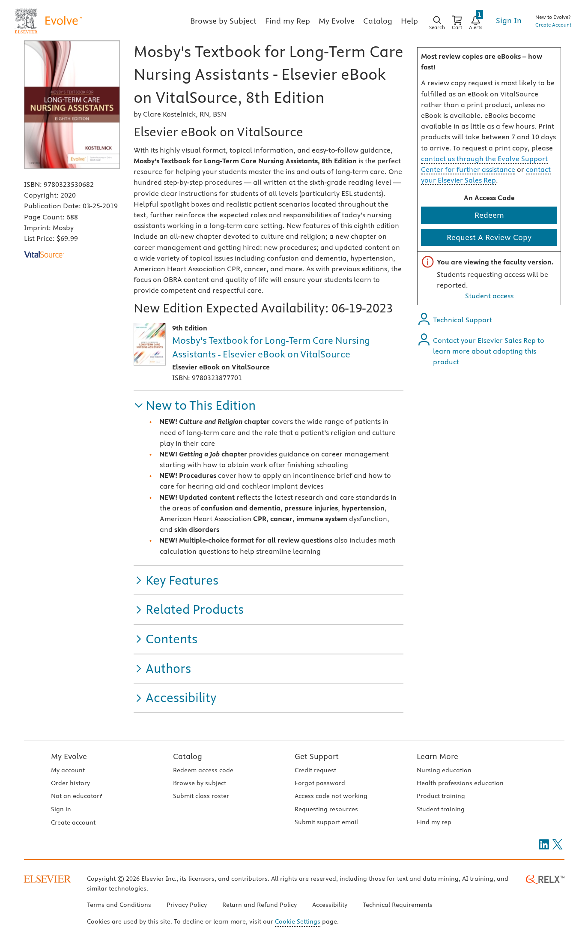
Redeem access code (203, 770)
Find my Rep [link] (287, 21)
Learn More (437, 756)
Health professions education (460, 783)
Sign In (509, 20)
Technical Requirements (398, 905)
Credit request (315, 770)
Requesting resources (326, 809)
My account (68, 770)
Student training (441, 809)
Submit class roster (201, 796)
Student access (489, 295)
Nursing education (444, 770)
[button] (195, 405)
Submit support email (326, 822)
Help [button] (409, 21)
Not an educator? (76, 796)
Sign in (61, 809)
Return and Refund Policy (259, 905)
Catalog (187, 756)
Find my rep (434, 822)
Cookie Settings (297, 921)
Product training (441, 796)
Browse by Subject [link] (223, 21)
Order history (70, 783)
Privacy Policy (187, 905)
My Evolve (69, 756)
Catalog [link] (377, 21)
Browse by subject (199, 783)
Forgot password (320, 783)
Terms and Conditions (119, 905)
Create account (73, 822)
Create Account (553, 24)
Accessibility (329, 905)
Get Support (317, 756)
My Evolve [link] (337, 21)
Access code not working (331, 796)
